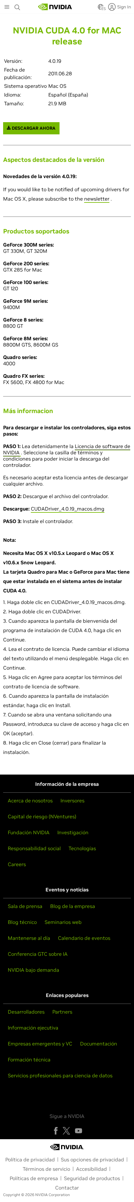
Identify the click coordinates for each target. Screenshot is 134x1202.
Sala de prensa (25, 906)
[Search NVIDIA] (17, 5)
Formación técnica (29, 1059)
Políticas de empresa (34, 1178)
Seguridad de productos (92, 1178)
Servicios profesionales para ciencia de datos (60, 1075)
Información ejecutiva (33, 1028)
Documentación (98, 1043)
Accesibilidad (91, 1169)
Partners (62, 1012)
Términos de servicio (46, 1169)
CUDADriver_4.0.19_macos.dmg (67, 509)
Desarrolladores (26, 1012)
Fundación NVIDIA (29, 832)
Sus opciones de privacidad (92, 1159)
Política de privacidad (30, 1159)
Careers (17, 864)
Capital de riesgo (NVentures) (42, 816)
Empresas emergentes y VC (40, 1043)
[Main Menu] (7, 7)
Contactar (67, 1188)
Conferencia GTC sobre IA (38, 954)
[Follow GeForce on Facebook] (56, 1131)
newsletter (96, 199)
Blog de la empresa (72, 906)
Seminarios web (63, 922)
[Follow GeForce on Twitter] (66, 1131)
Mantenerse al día (29, 938)
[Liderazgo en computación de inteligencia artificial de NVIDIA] (55, 7)
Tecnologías (82, 848)
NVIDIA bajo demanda (33, 970)
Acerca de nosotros (30, 800)
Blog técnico (22, 922)
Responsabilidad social (34, 848)
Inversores (72, 800)
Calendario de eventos (84, 938)
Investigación (73, 832)
